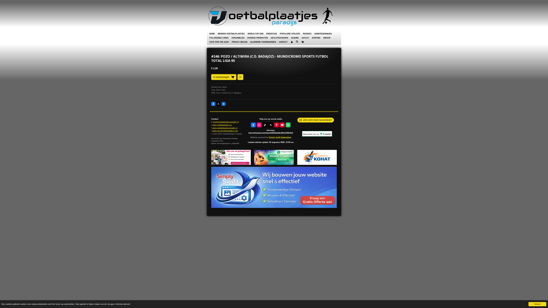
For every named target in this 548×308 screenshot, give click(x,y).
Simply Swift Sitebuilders (280, 137)
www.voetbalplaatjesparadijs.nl (224, 128)
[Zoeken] (297, 41)
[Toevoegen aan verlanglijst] (240, 77)
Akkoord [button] (537, 304)
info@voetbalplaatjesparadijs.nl (226, 122)
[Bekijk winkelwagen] (302, 42)
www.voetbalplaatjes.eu (222, 125)
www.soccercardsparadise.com (225, 131)
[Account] (291, 42)
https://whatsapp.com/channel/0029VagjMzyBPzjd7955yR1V (270, 133)
